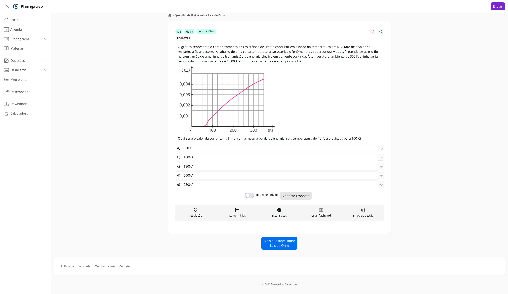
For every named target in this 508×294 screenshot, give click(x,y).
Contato (124, 266)
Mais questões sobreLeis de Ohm (279, 243)
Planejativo (291, 284)
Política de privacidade (75, 266)
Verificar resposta (296, 196)
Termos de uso (105, 266)
